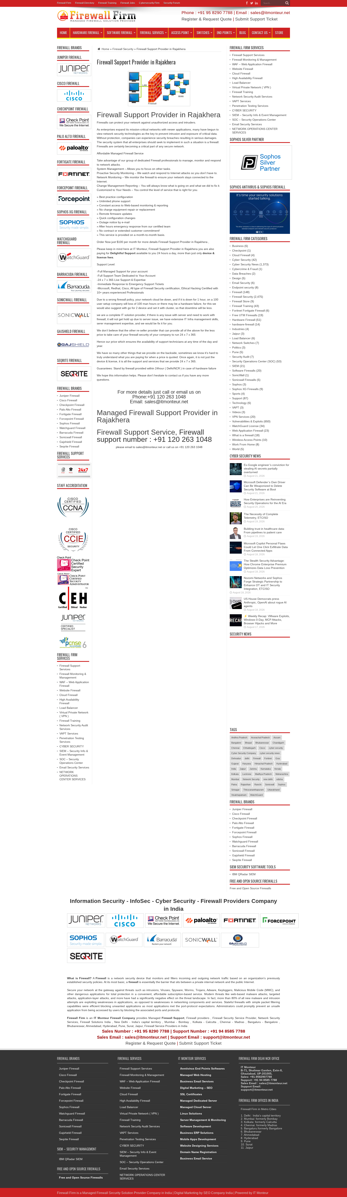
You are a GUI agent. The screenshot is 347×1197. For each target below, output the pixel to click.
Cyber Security (241, 259)
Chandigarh (278, 743)
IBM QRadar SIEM (244, 874)
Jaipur (236, 333)
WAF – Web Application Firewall (252, 64)
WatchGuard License (245, 426)
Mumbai (235, 779)
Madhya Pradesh (263, 774)
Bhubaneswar (262, 743)
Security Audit (240, 356)
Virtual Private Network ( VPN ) (251, 87)
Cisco (262, 748)
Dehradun (236, 758)
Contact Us (259, 32)
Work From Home (243, 444)
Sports (236, 393)
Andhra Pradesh (239, 737)
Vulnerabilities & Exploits (247, 421)
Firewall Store (241, 301)
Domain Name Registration (198, 1152)
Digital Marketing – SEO (196, 1087)
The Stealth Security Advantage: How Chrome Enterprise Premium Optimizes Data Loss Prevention (265, 564)
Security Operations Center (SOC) (254, 361)
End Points (224, 32)
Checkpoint (239, 250)
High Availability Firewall (247, 78)
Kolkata (235, 774)
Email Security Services (74, 767)
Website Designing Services (199, 1145)
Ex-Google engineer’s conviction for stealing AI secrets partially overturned (266, 468)
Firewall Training (107, 3)
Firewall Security (122, 49)
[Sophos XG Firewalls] (73, 225)
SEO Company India (218, 1193)
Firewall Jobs (127, 3)
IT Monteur (260, 1193)
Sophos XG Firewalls (245, 389)
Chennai (235, 748)
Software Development (195, 1126)
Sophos (237, 384)
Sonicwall (269, 784)
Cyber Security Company (243, 753)
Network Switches (243, 342)
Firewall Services (152, 32)
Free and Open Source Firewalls (250, 888)
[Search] (287, 3)
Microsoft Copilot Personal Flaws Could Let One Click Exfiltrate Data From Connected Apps (266, 547)
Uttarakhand (273, 789)
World (236, 449)
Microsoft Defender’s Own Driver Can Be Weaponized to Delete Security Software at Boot (264, 486)
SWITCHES (203, 32)
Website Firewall (69, 690)
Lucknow (246, 774)
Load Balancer (68, 707)
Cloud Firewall (68, 695)
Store (279, 32)
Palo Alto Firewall (70, 409)
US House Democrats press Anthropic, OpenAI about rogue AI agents (265, 602)
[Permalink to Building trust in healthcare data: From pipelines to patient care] (236, 538)
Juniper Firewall (69, 395)
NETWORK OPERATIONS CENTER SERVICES (72, 775)
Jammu (253, 769)
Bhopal (248, 743)
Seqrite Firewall (69, 446)
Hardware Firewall (86, 32)
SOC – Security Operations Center (254, 119)
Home (63, 32)
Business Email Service (196, 1158)
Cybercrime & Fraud (245, 269)
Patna (234, 784)
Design (236, 278)
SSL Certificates (191, 1094)
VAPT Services (68, 733)
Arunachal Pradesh (260, 737)
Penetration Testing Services (250, 105)
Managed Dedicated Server (198, 1100)
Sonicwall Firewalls (244, 379)
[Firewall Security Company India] (96, 20)
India (233, 769)
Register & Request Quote (207, 19)
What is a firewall (243, 435)
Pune (235, 352)
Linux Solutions (191, 1113)
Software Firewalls (243, 370)
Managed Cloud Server (195, 1107)
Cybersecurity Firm (149, 3)
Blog (242, 32)
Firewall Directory (84, 3)
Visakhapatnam (238, 795)
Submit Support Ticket (256, 19)
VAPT (235, 407)
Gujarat (235, 763)
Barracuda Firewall (71, 432)
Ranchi (257, 784)
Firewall (237, 292)
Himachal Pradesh (263, 763)
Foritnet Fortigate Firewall (248, 310)
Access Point (180, 32)
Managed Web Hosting (195, 1075)
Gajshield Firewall (70, 441)
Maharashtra (282, 774)
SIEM (235, 366)
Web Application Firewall (247, 430)
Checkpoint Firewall (71, 404)
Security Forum (171, 3)
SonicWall (238, 375)
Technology (239, 402)
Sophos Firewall (69, 423)
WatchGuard (256, 795)
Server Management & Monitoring (203, 1120)
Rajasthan (246, 784)
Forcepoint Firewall (71, 418)
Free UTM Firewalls (244, 315)
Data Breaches (241, 273)
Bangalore (236, 743)
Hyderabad (281, 763)
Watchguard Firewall (72, 428)
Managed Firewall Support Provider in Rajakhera (157, 416)
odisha (279, 779)
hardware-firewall (243, 324)
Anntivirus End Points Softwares (202, 1068)
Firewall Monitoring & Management (254, 59)
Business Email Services (197, 1081)
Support (237, 398)
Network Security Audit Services (252, 96)
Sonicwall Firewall (70, 437)
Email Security (241, 282)
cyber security (276, 748)
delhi (247, 758)
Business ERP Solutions (196, 1132)
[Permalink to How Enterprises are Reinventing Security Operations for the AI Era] (236, 508)
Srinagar (235, 789)
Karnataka (266, 769)
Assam (277, 737)
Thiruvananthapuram (253, 789)
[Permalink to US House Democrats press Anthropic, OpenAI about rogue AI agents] (236, 608)
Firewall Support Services (248, 55)
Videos (236, 412)
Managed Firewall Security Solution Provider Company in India (127, 1193)
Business (238, 246)
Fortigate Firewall (70, 414)
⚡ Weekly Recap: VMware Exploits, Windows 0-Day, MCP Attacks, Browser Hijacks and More (267, 619)
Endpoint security (243, 287)
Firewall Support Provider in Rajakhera (158, 115)
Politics (236, 347)
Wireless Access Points (246, 439)
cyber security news (270, 753)
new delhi (267, 779)
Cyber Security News (245, 264)
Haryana (246, 763)
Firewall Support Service (136, 432)
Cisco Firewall (68, 400)
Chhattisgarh (249, 748)
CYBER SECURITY (71, 746)
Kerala (278, 769)
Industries (238, 329)
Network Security (251, 779)
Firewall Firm (64, 3)
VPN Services (240, 416)
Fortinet (268, 758)
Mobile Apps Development (198, 1139)
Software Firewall (119, 32)
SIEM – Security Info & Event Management (259, 115)
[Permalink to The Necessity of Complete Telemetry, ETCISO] (236, 523)
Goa (278, 758)
